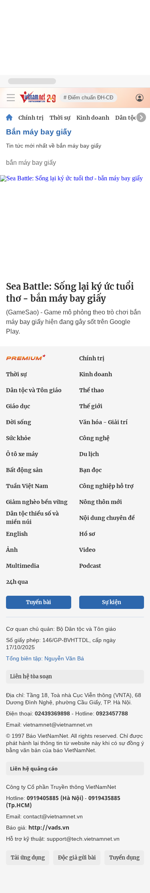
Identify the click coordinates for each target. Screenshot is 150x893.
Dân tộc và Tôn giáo (34, 390)
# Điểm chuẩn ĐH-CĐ (88, 98)
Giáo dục (18, 406)
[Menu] (11, 98)
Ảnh (12, 549)
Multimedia (22, 565)
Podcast (90, 565)
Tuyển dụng (124, 857)
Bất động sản (24, 470)
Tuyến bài (38, 602)
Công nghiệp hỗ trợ (106, 486)
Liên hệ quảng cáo (34, 768)
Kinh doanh (92, 118)
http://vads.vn (48, 827)
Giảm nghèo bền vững (37, 502)
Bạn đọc (90, 470)
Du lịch (89, 454)
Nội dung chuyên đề (107, 518)
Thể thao (91, 390)
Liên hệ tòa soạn (31, 676)
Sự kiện (111, 602)
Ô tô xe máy (22, 454)
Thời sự (60, 118)
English (17, 533)
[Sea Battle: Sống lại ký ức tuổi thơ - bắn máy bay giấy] (75, 225)
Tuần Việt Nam (27, 486)
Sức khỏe (18, 438)
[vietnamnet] (38, 100)
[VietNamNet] (9, 117)
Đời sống (18, 422)
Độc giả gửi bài (77, 857)
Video (87, 549)
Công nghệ (94, 438)
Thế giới (90, 406)
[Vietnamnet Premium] (26, 361)
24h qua (17, 581)
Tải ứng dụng (28, 857)
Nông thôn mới (100, 502)
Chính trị (31, 118)
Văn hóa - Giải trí (103, 422)
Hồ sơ (87, 533)
